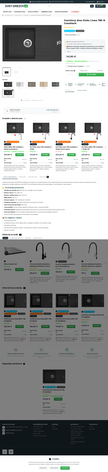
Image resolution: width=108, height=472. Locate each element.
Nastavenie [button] (43, 468)
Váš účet (101, 1)
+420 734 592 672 (52, 110)
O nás (91, 426)
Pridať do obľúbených (26, 100)
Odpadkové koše (46, 11)
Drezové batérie (33, 11)
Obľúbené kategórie (40, 424)
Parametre (22, 177)
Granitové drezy (18, 15)
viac (68, 51)
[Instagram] (4, 451)
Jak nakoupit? (90, 1)
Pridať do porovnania (38, 100)
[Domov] (16, 6)
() (73, 27)
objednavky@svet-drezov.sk (14, 430)
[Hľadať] (92, 6)
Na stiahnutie (32, 177)
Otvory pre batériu (92, 353)
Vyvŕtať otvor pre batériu (76, 66)
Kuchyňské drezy (19, 11)
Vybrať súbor (84, 70)
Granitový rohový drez (39, 435)
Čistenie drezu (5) (38, 238)
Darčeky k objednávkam (93, 84)
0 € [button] (100, 5)
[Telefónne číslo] (3, 427)
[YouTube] (11, 451)
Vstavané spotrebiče (61, 11)
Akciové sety (7, 11)
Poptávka (55, 429)
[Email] (3, 430)
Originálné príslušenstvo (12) (16, 238)
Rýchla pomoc (10, 433)
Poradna (55, 424)
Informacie (74, 424)
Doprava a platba (82, 90)
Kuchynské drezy (9, 15)
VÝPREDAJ (76, 11)
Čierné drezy (37, 429)
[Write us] (3, 433)
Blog (53, 426)
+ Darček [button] (7, 144)
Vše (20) (5, 238)
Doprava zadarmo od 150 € (70, 84)
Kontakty (92, 429)
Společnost (93, 424)
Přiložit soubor (70, 70)
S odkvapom (26, 15)
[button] (104, 6)
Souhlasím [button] (65, 468)
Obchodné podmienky (78, 426)
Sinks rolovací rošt (10, 264)
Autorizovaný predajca (81, 84)
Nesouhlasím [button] (54, 468)
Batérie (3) (28, 238)
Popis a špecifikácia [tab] (10, 177)
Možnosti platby (76, 435)
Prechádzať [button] (100, 70)
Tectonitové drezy (38, 431)
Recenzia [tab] (44, 177)
